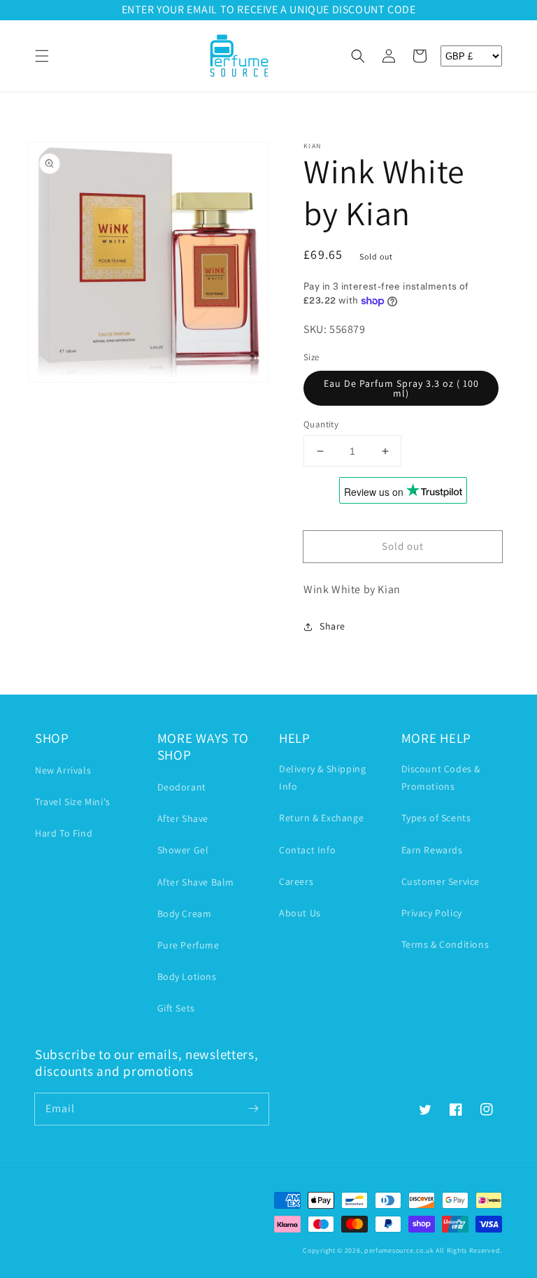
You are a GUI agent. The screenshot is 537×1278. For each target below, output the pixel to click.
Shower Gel (183, 850)
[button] (42, 56)
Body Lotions (187, 976)
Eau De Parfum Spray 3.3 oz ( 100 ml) (401, 388)
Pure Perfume (188, 945)
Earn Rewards (432, 850)
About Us (300, 913)
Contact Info (307, 850)
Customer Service (440, 881)
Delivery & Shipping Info (322, 777)
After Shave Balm (196, 882)
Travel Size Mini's (72, 801)
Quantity (320, 424)
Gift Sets (176, 1008)
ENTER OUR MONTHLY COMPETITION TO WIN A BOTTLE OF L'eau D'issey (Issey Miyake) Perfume (295, 9)
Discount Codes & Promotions (441, 777)
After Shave (183, 818)
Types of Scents (436, 817)
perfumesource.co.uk (399, 1250)
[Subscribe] (253, 1108)
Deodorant (181, 787)
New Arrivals (63, 770)
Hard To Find (63, 833)
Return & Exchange (321, 817)
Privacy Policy (431, 913)
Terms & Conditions (445, 944)
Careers (296, 881)
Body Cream (184, 913)
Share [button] (332, 626)
